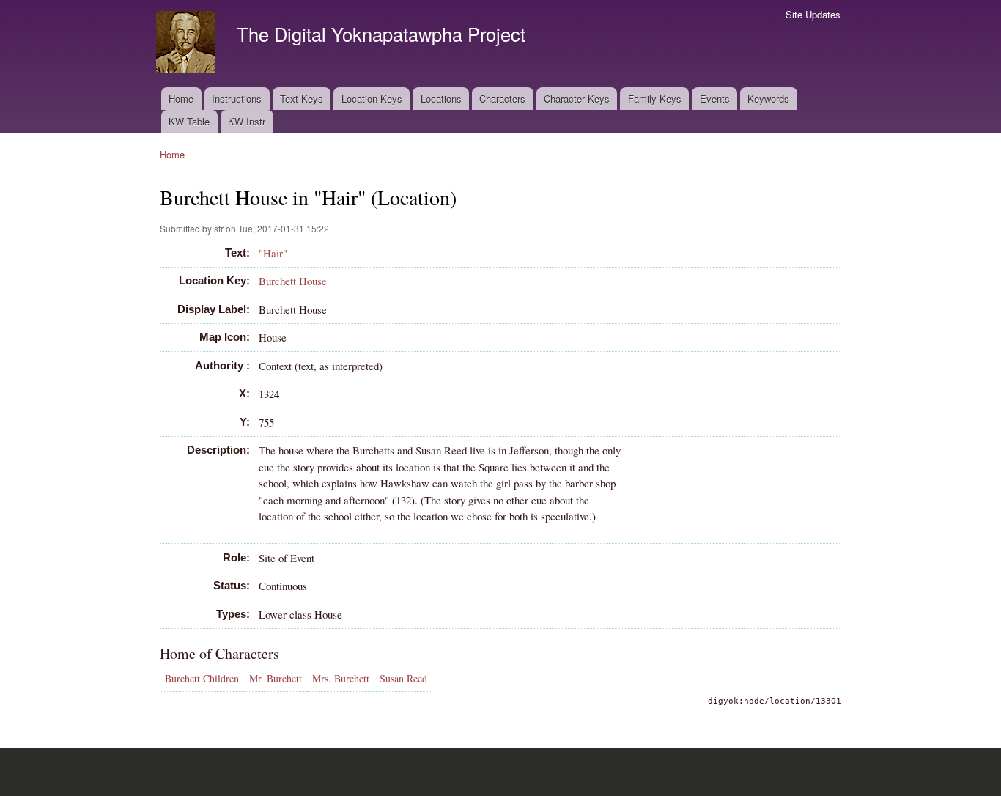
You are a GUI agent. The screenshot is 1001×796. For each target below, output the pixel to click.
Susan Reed (403, 678)
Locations (441, 99)
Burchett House (293, 280)
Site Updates (813, 14)
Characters (502, 99)
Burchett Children (202, 678)
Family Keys (655, 99)
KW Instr (246, 121)
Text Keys (301, 99)
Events (715, 99)
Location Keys (371, 99)
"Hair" (273, 253)
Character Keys (577, 99)
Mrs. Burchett (340, 678)
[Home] (187, 43)
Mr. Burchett (275, 678)
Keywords (768, 99)
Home (181, 99)
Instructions (237, 99)
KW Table (189, 121)
